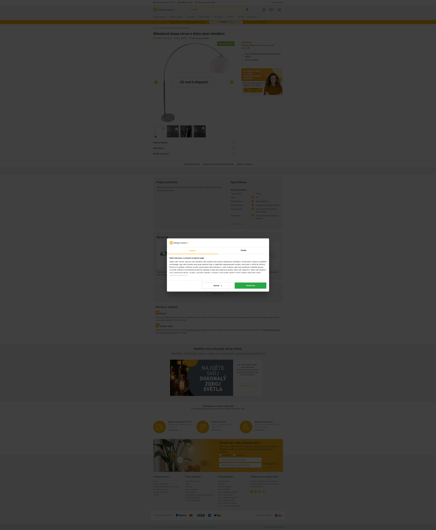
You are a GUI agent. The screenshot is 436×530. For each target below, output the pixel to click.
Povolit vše (250, 285)
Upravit (216, 285)
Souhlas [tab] (192, 251)
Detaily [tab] (243, 250)
